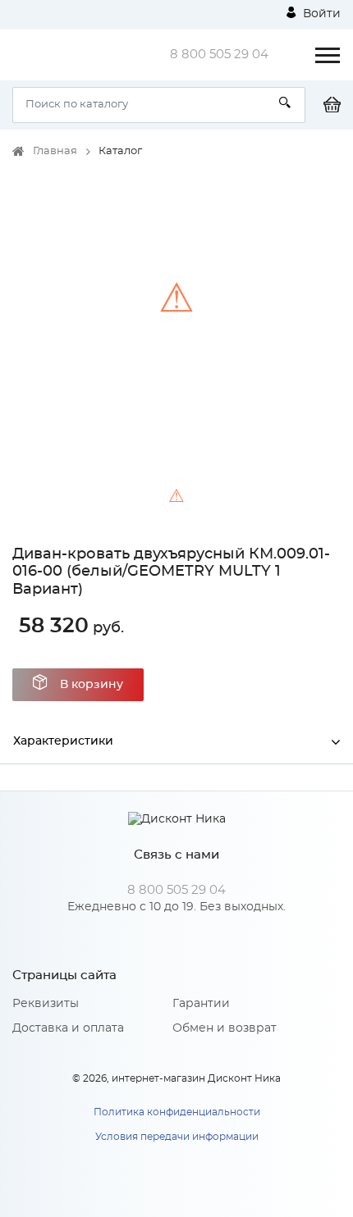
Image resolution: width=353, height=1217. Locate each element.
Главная (55, 151)
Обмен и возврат (224, 1028)
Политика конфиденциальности (177, 1112)
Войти (320, 14)
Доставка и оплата (68, 1028)
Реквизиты (45, 1004)
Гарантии (201, 1004)
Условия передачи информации (177, 1137)
